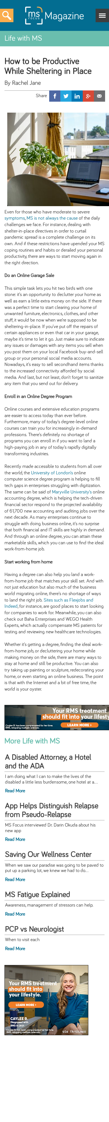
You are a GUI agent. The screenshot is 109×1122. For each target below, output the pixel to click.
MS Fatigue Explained (37, 895)
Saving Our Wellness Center (48, 855)
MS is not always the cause (52, 218)
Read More (15, 790)
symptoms (14, 218)
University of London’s (52, 472)
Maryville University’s (72, 492)
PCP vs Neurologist (34, 929)
